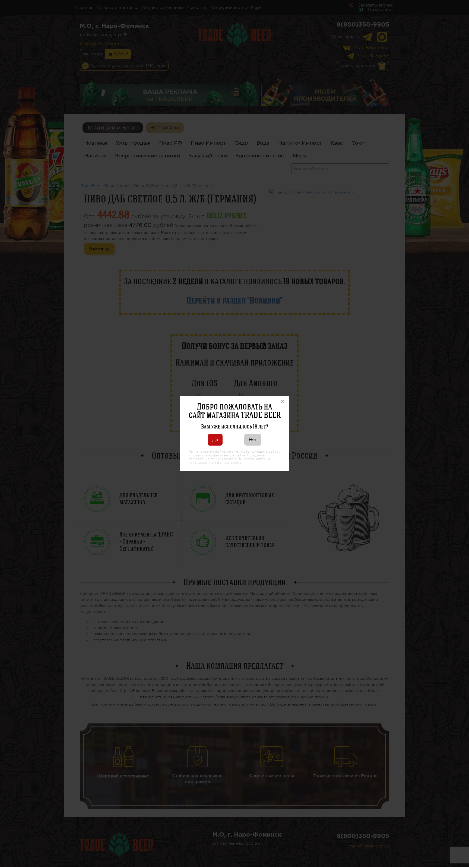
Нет (253, 439)
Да (215, 439)
